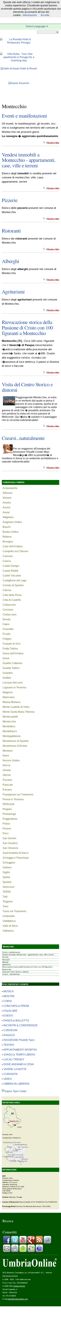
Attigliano (8, 517)
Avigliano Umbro (12, 522)
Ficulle (6, 634)
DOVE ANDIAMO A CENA (18, 1064)
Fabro (6, 624)
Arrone (6, 507)
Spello (6, 877)
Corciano (8, 609)
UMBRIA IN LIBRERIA (16, 1083)
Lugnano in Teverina (14, 687)
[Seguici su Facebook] (7, 1243)
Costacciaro (9, 614)
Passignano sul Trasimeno (18, 794)
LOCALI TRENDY (13, 1059)
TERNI (7, 891)
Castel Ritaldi (10, 570)
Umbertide (9, 916)
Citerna (7, 590)
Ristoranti (11, 230)
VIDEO (7, 1079)
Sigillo (6, 872)
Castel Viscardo (12, 575)
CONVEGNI (10, 1030)
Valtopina (8, 930)
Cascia (7, 561)
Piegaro (7, 809)
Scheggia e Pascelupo (16, 857)
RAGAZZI (9, 1035)
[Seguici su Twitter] (15, 1243)
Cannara (8, 556)
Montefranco (10, 731)
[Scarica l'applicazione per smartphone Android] (23, 1251)
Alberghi (10, 261)
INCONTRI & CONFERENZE (20, 1025)
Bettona (7, 536)
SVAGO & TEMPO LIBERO (19, 1054)
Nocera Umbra (11, 760)
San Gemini (9, 838)
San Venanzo (10, 848)
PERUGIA (8, 804)
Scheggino (9, 862)
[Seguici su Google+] (31, 1243)
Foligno (7, 638)
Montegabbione (12, 736)
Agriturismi (13, 291)
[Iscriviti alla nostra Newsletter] (7, 1251)
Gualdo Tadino (11, 668)
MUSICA (8, 991)
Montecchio (9, 721)
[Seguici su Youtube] (23, 1243)
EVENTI (8, 1015)
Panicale (8, 784)
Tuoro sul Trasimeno (14, 911)
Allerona (7, 492)
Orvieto (7, 770)
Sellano (7, 867)
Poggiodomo (10, 818)
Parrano (7, 789)
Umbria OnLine (19, 1286)
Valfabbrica (9, 921)
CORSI (7, 1001)
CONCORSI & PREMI (16, 1006)
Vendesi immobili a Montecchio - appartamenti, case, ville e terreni (28, 160)
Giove (6, 658)
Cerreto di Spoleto (13, 585)
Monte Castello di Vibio (16, 707)
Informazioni (30, 15)
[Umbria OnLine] (29, 1266)
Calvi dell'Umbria (12, 546)
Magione (8, 692)
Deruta (6, 619)
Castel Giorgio (11, 565)
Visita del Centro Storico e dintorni (27, 387)
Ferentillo (8, 629)
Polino (6, 823)
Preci (6, 833)
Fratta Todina (10, 648)
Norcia (6, 765)
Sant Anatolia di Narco (15, 852)
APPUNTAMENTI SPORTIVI (20, 1049)
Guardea (8, 672)
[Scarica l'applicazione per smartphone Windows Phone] (31, 1251)
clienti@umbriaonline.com (18, 1299)
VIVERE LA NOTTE (15, 1069)
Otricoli (7, 775)
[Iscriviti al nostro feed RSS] (39, 1243)
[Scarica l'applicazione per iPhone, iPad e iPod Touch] (15, 1251)
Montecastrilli (10, 716)
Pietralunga (9, 814)
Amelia (7, 502)
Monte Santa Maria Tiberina (18, 711)
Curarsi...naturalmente (23, 437)
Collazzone (9, 604)
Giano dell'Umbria (13, 653)
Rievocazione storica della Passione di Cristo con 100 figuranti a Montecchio (27, 327)
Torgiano (8, 901)
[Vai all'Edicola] (39, 1251)
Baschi (7, 527)
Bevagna (8, 541)
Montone (8, 750)
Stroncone (8, 887)
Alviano (7, 497)
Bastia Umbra (10, 531)
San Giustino (10, 843)
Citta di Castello (12, 600)
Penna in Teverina (13, 799)
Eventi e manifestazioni (24, 115)
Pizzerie (9, 200)
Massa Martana (11, 702)
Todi (5, 896)
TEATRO (8, 1044)
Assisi (6, 512)
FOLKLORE (10, 1010)
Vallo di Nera (10, 925)
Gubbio (7, 677)
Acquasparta (10, 488)
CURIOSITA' (10, 1074)
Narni (6, 755)
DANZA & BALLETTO (16, 1020)
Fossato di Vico (11, 643)
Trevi (5, 906)
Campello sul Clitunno (15, 551)
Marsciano (9, 697)
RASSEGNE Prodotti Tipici (19, 1040)
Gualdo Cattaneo (12, 663)
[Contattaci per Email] (47, 1243)
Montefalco (9, 726)
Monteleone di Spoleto (16, 741)
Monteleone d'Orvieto (15, 745)
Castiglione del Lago (15, 580)
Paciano (7, 780)
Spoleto (7, 882)
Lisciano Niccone (13, 682)
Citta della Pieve (12, 595)
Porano (7, 828)
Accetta (45, 15)
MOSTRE (9, 996)
